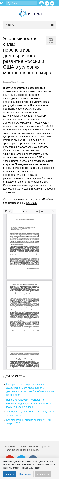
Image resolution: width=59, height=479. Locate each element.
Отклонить (43, 474)
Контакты (10, 446)
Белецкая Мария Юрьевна (13, 82)
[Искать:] (21, 3)
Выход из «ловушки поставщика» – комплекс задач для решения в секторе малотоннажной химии (29, 403)
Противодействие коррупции (34, 446)
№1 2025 (31, 203)
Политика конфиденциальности (22, 450)
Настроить (25, 474)
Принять (9, 474)
